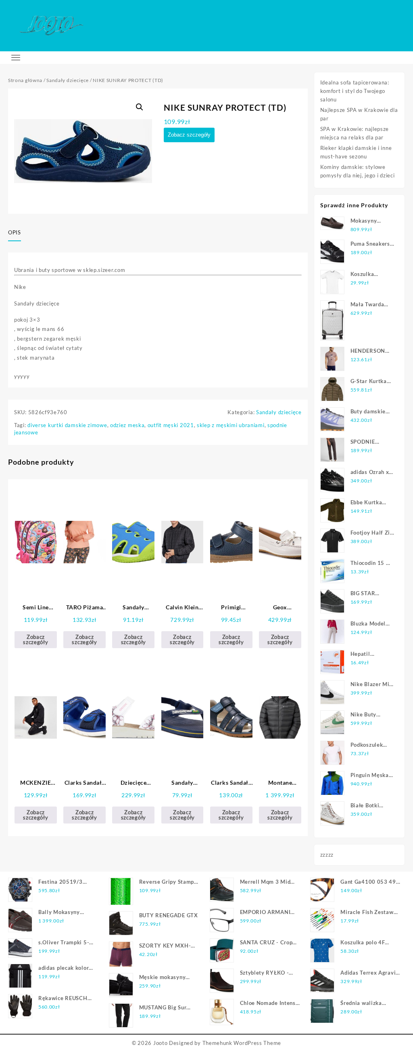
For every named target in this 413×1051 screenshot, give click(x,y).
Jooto (160, 1043)
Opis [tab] (14, 232)
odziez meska (127, 425)
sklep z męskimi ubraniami (231, 425)
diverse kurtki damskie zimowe (67, 425)
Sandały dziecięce (67, 80)
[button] (139, 107)
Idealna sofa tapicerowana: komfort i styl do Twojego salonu (354, 91)
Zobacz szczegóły (189, 135)
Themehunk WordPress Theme (242, 1043)
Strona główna (25, 80)
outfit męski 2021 (171, 425)
